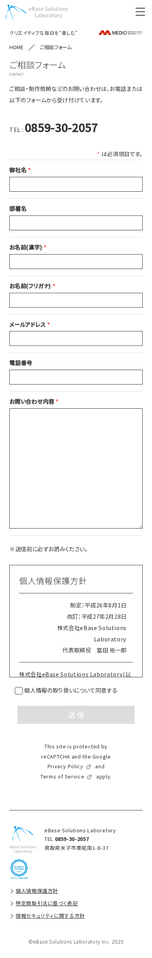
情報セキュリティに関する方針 (50, 915)
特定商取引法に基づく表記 (47, 903)
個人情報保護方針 (37, 890)
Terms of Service (62, 776)
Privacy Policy (65, 766)
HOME (16, 47)
